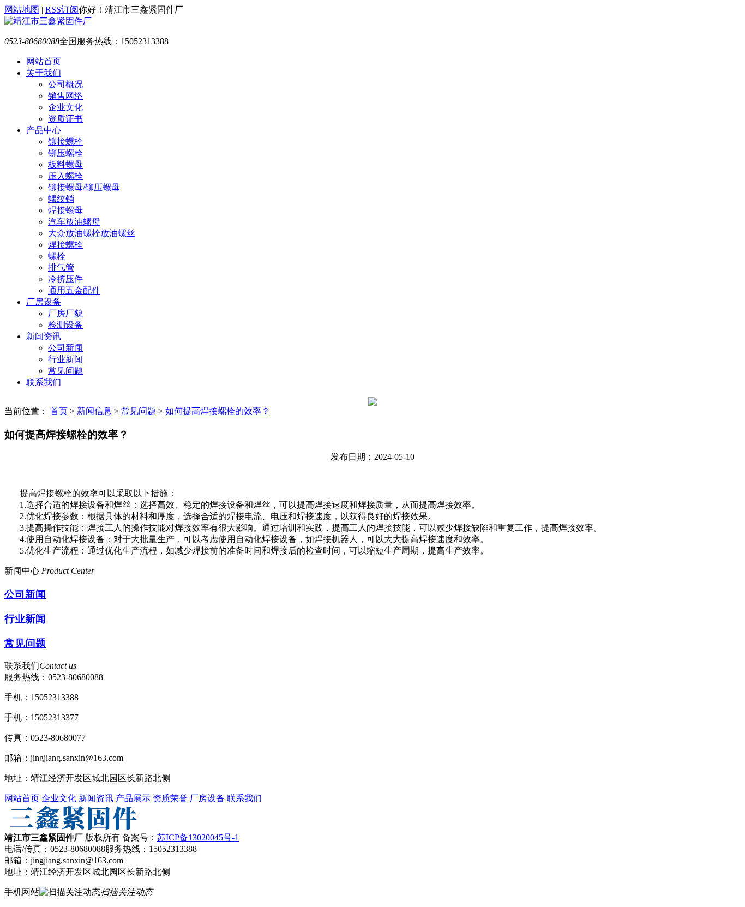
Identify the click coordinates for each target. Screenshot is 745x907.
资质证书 (65, 118)
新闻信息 (94, 411)
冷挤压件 (65, 279)
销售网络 (65, 95)
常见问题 (65, 370)
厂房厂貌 (65, 313)
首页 (59, 411)
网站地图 (21, 9)
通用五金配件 (74, 290)
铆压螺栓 (65, 153)
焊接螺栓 (65, 244)
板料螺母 (65, 164)
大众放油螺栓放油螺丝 (91, 233)
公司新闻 (65, 347)
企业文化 (65, 107)
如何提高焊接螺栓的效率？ (217, 411)
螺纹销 (61, 198)
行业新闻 (65, 359)
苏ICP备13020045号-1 (198, 837)
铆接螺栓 (65, 141)
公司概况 (65, 84)
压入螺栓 (65, 176)
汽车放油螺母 (74, 221)
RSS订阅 (62, 9)
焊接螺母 (65, 210)
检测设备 (65, 324)
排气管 (61, 267)
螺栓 (56, 256)
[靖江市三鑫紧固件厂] (48, 21)
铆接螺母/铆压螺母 (84, 187)
